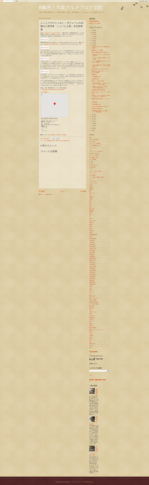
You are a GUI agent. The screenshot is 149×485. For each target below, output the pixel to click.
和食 (90, 347)
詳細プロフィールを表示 (94, 23)
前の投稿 (83, 191)
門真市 (90, 339)
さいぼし (91, 161)
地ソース (91, 292)
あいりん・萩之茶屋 (93, 139)
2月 (93, 123)
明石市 (90, 337)
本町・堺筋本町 (92, 327)
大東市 (90, 288)
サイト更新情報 (47, 140)
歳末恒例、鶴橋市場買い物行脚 (97, 379)
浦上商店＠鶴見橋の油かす (97, 391)
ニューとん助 (43, 92)
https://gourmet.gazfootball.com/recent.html (53, 89)
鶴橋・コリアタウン (93, 298)
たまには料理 (92, 167)
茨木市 (90, 187)
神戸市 (90, 226)
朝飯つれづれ (92, 296)
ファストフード (92, 173)
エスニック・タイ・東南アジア (96, 151)
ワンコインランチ (93, 183)
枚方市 (90, 331)
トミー (90, 169)
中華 (90, 294)
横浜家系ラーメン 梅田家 (97, 50)
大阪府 (90, 286)
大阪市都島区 (92, 268)
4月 (93, 119)
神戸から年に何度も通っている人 (54, 44)
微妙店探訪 (91, 317)
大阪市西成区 (92, 256)
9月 (93, 40)
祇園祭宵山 (94, 74)
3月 (93, 121)
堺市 (90, 204)
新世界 (90, 224)
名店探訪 (65, 140)
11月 (93, 36)
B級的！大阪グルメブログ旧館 (71, 7)
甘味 (90, 195)
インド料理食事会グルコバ (95, 145)
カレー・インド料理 (93, 155)
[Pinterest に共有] (59, 138)
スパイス (91, 163)
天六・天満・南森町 (93, 304)
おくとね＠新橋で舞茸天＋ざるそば (100, 106)
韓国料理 (91, 197)
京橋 (90, 201)
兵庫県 (90, 323)
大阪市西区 (91, 254)
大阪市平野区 (92, 278)
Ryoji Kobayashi (95, 21)
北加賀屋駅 (52, 134)
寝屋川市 (91, 222)
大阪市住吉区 (92, 246)
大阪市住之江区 (58, 140)
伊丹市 (90, 185)
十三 (90, 216)
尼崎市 (90, 313)
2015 (92, 128)
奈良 (90, 309)
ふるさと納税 (92, 175)
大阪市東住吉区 (92, 270)
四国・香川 (91, 208)
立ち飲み (91, 345)
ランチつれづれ (92, 181)
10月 (93, 38)
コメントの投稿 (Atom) (46, 194)
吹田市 (90, 228)
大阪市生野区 (92, 252)
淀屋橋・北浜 (92, 343)
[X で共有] (56, 138)
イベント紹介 (92, 141)
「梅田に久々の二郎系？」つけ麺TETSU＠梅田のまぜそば (99, 87)
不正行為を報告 (93, 351)
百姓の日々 (91, 319)
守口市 (90, 212)
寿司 (90, 214)
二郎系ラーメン (92, 311)
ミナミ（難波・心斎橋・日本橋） (96, 177)
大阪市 (53, 140)
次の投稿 (41, 191)
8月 (93, 42)
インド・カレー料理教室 (94, 143)
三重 (90, 207)
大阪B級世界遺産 (93, 234)
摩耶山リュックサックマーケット (96, 329)
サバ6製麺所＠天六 (96, 76)
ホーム (62, 191)
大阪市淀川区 (92, 282)
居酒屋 (90, 199)
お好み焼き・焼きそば (94, 153)
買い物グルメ (92, 315)
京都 (90, 203)
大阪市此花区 (92, 244)
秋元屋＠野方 (95, 102)
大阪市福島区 (92, 276)
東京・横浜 (91, 306)
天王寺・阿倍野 (92, 300)
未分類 (90, 333)
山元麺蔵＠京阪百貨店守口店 (98, 89)
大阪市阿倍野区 (92, 238)
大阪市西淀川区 (92, 258)
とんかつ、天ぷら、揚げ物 (95, 171)
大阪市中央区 (92, 262)
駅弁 (90, 191)
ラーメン (91, 179)
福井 (90, 321)
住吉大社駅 (58, 134)
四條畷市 (91, 210)
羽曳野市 (91, 189)
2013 (92, 130)
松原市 (90, 218)
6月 (93, 114)
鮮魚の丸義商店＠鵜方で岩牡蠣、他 (100, 52)
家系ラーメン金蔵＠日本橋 (98, 81)
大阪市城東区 (92, 250)
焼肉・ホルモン (92, 220)
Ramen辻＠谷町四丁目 (97, 108)
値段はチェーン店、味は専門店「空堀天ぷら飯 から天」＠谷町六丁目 (101, 96)
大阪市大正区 (92, 260)
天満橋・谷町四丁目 (93, 302)
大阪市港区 (91, 242)
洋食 (49, 134)
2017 (92, 30)
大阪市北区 (91, 280)
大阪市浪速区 (92, 284)
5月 (93, 116)
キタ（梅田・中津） (93, 157)
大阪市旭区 (91, 240)
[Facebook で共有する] (57, 138)
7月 (93, 45)
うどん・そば (92, 147)
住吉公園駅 (64, 134)
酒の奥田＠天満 (95, 78)
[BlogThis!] (54, 138)
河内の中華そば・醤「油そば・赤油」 (100, 69)
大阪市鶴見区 (92, 264)
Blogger (91, 482)
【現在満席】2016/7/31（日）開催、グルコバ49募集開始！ (100, 111)
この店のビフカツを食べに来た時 (52, 33)
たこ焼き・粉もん (93, 165)
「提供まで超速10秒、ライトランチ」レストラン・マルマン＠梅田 (101, 84)
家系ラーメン (92, 193)
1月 (93, 125)
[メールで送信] (53, 138)
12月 (93, 34)
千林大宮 (91, 230)
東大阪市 (91, 307)
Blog (90, 137)
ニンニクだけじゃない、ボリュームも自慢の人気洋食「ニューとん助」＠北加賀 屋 (101, 66)
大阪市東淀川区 (92, 274)
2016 (92, 32)
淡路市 (90, 290)
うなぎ (90, 149)
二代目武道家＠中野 (96, 104)
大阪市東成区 (92, 272)
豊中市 (90, 325)
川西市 (90, 232)
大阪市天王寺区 (92, 266)
